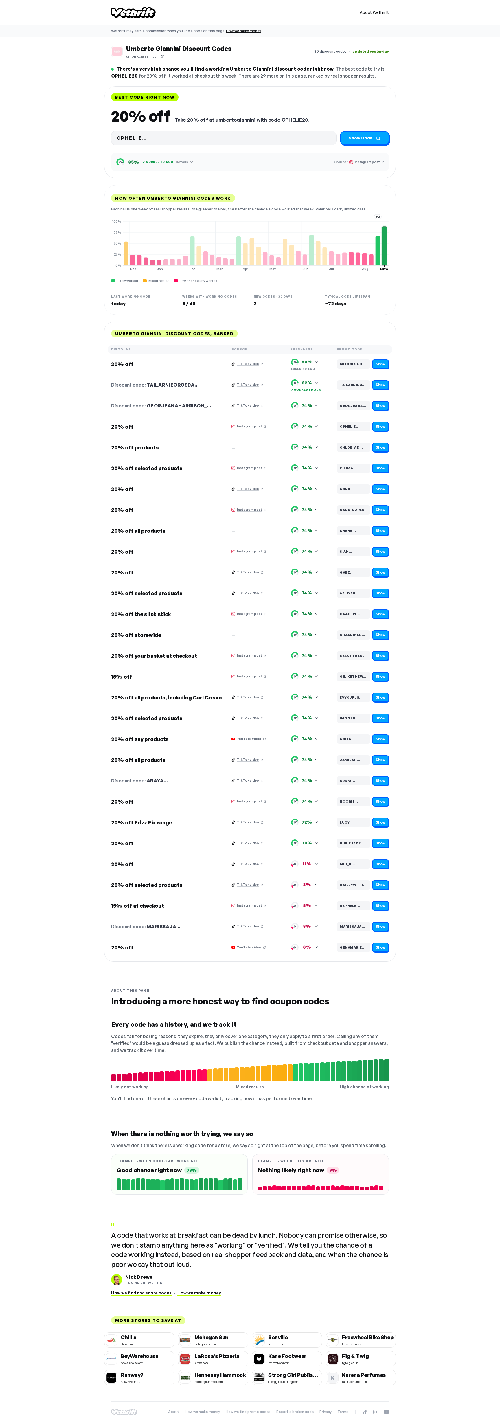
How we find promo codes (248, 1412)
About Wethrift (374, 12)
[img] (250, 245)
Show (380, 364)
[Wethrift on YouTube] (386, 1412)
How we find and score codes (141, 1292)
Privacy (325, 1412)
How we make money (243, 31)
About (173, 1412)
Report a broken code (295, 1412)
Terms (342, 1412)
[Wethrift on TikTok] (365, 1412)
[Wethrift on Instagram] (375, 1412)
